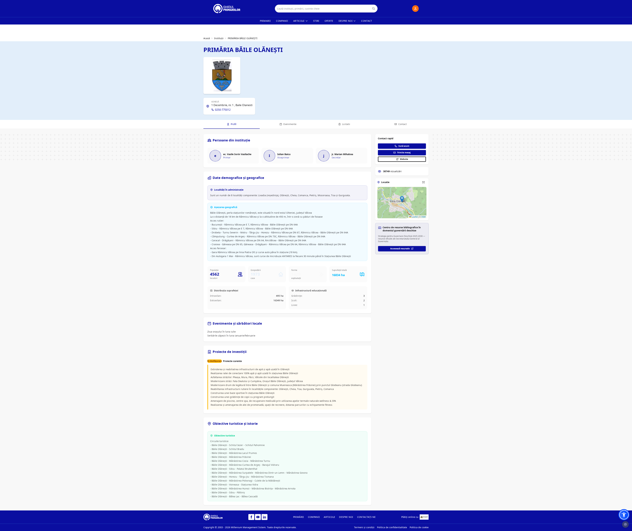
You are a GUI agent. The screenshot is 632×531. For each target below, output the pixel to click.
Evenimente (289, 124)
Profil (233, 124)
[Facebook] (251, 517)
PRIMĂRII (298, 517)
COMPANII (314, 517)
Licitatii (346, 124)
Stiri (316, 20)
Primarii (265, 20)
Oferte (329, 20)
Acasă (206, 38)
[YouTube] (258, 517)
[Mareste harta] (423, 182)
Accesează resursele (400, 248)
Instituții (219, 38)
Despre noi (346, 20)
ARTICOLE (329, 517)
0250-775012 (223, 109)
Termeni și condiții (364, 527)
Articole (299, 20)
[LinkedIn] (264, 517)
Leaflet (414, 216)
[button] (402, 199)
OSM (423, 216)
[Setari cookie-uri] (625, 524)
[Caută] (374, 8)
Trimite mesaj (404, 152)
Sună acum (403, 146)
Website (404, 159)
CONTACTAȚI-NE (366, 517)
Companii (282, 20)
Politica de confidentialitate (392, 527)
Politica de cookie (419, 527)
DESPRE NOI (346, 517)
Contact (366, 20)
